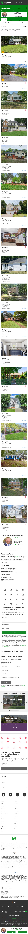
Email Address (5, 624)
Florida (2, 816)
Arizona (2, 801)
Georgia (2, 818)
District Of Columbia (4, 813)
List (26, 33)
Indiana (2, 823)
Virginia (6, 10)
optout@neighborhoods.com (7, 644)
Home (2, 6)
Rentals (19, 906)
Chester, (3, 10)
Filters (25, 26)
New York (15, 806)
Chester (6, 6)
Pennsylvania (16, 811)
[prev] (2, 44)
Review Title (4, 673)
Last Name (4, 621)
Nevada (15, 801)
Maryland (2, 826)
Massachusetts (3, 828)
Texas (15, 818)
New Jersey (16, 803)
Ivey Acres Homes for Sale (6, 22)
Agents (3, 782)
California (2, 803)
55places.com (23, 906)
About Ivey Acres (16, 22)
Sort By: (2, 33)
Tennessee (16, 816)
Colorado (2, 806)
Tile (23, 33)
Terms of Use (6, 646)
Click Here (23, 921)
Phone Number (5, 628)
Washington (16, 823)
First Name (4, 617)
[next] (26, 44)
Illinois (2, 821)
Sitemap (15, 906)
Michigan (2, 831)
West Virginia (16, 826)
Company (4, 776)
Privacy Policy (23, 645)
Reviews (23, 22)
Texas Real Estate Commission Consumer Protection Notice (14, 920)
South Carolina (16, 813)
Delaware (2, 811)
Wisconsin (15, 828)
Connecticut (3, 808)
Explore (3, 787)
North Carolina (16, 808)
